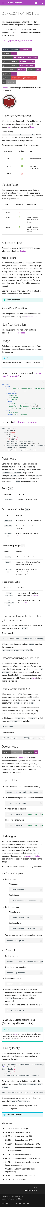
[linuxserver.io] (3, 1203)
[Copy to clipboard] (42, 382)
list (17, 536)
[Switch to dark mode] (36, 2)
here (9, 127)
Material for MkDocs (15, 1199)
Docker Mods (23, 758)
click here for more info (25, 422)
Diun (15, 1034)
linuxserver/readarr (17, 41)
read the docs (32, 317)
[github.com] (16, 1203)
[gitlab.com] (20, 1203)
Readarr (5, 88)
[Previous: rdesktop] (3, 1189)
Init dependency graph (14, 1114)
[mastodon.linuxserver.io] (24, 1203)
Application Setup (33, 856)
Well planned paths (13, 300)
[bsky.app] (28, 1203)
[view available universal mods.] (30, 753)
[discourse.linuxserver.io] (11, 1203)
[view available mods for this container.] (12, 753)
